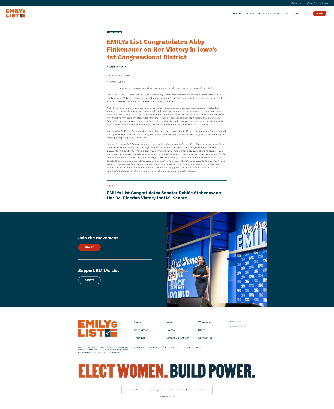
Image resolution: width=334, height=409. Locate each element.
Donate (319, 13)
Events (285, 13)
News (276, 13)
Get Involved (263, 13)
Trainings (295, 13)
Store (307, 13)
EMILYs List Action (298, 3)
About (249, 13)
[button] (323, 3)
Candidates (236, 13)
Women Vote (312, 3)
